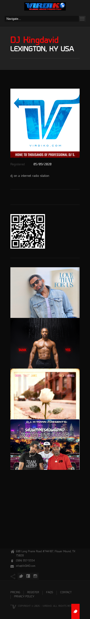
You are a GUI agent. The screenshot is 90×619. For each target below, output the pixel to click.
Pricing (15, 592)
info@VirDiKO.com (25, 566)
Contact (66, 592)
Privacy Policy (24, 597)
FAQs (49, 592)
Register (33, 592)
